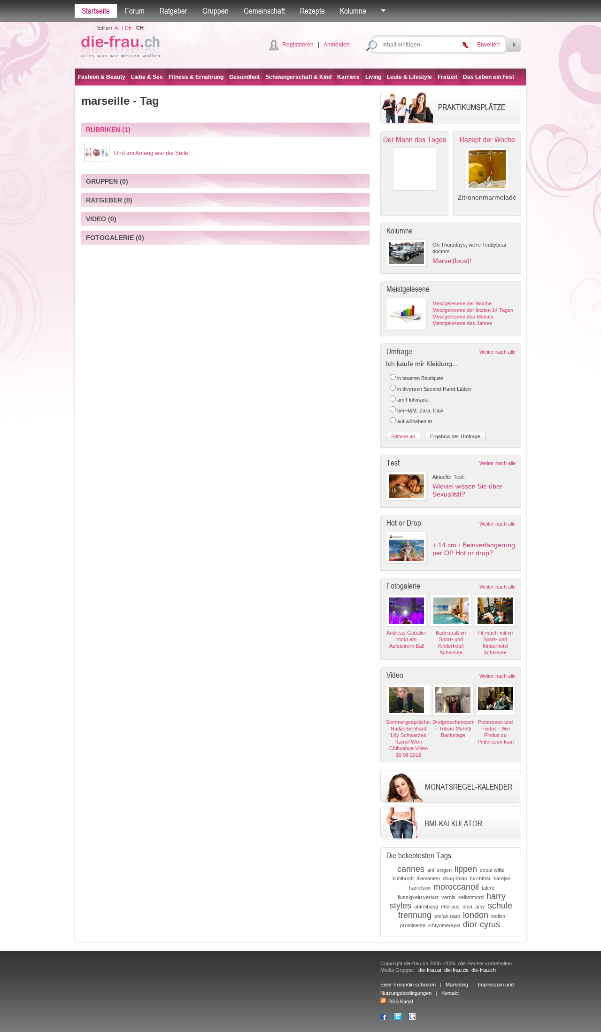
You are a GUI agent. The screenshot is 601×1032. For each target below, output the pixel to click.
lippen (466, 869)
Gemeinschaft (264, 11)
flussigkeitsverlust (418, 897)
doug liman (455, 878)
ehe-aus (450, 906)
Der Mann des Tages (414, 139)
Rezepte (312, 11)
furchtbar (480, 878)
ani (430, 870)
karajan (501, 878)
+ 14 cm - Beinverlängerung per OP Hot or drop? (473, 549)
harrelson (420, 888)
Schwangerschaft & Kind (298, 77)
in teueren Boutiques (420, 378)
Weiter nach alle (497, 352)
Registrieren (298, 44)
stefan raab (447, 916)
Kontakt (450, 993)
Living (373, 77)
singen (444, 870)
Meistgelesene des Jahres (462, 323)
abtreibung (426, 906)
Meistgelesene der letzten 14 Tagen (472, 310)
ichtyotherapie (444, 925)
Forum (135, 11)
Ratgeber (173, 11)
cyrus (490, 924)
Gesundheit (244, 77)
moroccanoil (456, 887)
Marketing (457, 984)
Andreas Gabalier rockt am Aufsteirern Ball (406, 639)
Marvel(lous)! (451, 260)
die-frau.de (456, 970)
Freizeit (447, 77)
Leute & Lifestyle (409, 77)
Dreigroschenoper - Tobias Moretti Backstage (453, 728)
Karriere (348, 77)
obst (467, 906)
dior (470, 924)
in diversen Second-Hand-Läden (434, 389)
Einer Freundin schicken (408, 984)
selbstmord (471, 897)
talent (488, 888)
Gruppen (215, 11)
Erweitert (488, 44)
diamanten (428, 878)
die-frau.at (429, 970)
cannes (410, 869)
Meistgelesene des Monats (462, 316)
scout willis (492, 870)
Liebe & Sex (147, 77)
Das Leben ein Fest (488, 77)
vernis (448, 897)
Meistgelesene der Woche (462, 303)
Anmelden (337, 44)
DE (128, 28)
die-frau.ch (483, 970)
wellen (498, 916)
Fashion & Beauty (101, 77)
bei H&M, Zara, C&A (420, 410)
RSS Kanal (400, 1001)
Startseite (96, 11)
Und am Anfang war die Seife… (154, 153)
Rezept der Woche (487, 139)
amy (480, 906)
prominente (412, 925)
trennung (414, 915)
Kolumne (353, 11)
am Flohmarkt (413, 400)
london (475, 915)
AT (118, 28)
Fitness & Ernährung (196, 77)
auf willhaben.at (414, 421)
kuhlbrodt (403, 878)
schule (500, 905)
